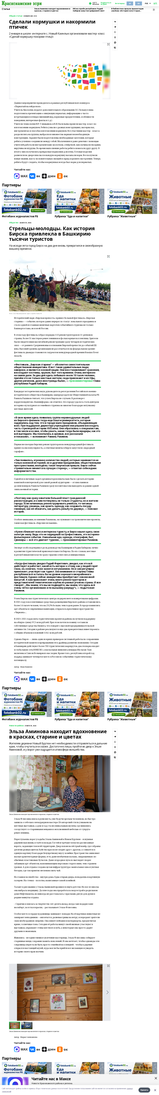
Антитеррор (120, 3)
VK (130, 3)
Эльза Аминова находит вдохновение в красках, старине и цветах (52, 10)
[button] (107, 992)
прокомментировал (81, 380)
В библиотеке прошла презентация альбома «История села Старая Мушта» (127, 10)
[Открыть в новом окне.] (21, 176)
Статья (6, 9)
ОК (138, 3)
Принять (144, 1090)
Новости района (16, 726)
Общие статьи (15, 16)
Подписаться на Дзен (106, 3)
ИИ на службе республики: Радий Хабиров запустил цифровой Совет (89, 10)
